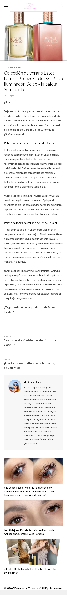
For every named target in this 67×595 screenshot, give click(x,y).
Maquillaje (14, 67)
